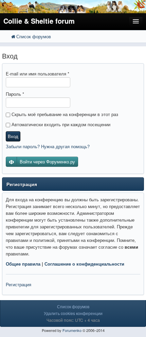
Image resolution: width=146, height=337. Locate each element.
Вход (13, 136)
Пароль (15, 94)
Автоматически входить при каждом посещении (60, 124)
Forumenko (71, 330)
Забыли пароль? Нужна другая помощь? (48, 146)
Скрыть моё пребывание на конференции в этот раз (64, 114)
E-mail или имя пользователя (37, 73)
